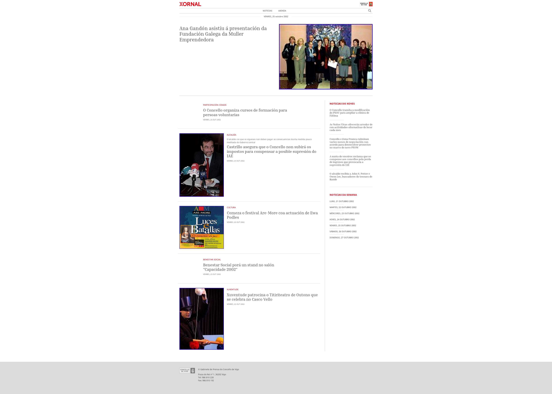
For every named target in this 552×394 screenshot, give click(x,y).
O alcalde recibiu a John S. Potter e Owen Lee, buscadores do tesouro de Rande (351, 176)
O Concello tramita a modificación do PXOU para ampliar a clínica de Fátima (350, 112)
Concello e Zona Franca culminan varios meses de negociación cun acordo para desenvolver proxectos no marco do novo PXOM (350, 143)
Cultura (231, 207)
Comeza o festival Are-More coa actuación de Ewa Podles (272, 215)
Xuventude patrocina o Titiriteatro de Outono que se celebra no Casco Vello (272, 297)
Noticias (267, 10)
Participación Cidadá (214, 105)
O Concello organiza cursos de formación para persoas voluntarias (245, 112)
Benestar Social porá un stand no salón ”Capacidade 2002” (238, 267)
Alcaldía (231, 134)
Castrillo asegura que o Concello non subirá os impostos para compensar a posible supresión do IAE (271, 151)
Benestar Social (212, 259)
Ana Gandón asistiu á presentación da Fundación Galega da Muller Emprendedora (223, 34)
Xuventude (232, 289)
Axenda (282, 10)
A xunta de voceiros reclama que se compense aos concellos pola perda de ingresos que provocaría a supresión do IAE (350, 160)
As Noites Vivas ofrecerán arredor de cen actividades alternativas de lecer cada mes (351, 127)
